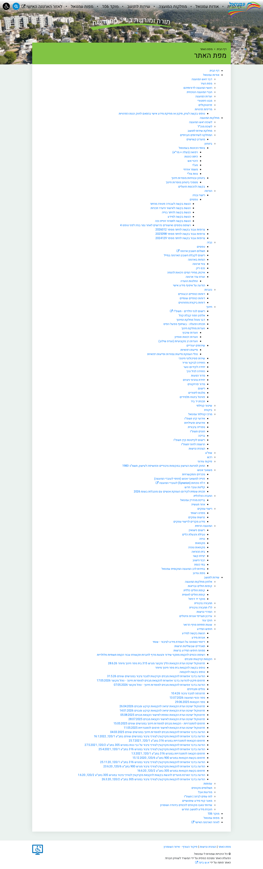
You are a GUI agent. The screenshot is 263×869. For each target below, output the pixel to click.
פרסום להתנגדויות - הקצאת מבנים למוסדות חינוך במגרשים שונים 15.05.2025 (159, 723)
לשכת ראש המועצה (200, 122)
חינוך (209, 307)
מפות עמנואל (81, 6)
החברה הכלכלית (203, 496)
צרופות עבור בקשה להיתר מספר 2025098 (180, 234)
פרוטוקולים (205, 105)
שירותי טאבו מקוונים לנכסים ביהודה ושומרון (186, 805)
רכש (209, 457)
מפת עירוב (199, 573)
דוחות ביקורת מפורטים (191, 302)
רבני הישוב (199, 560)
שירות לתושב (138, 6)
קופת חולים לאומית (193, 595)
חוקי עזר (207, 620)
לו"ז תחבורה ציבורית (200, 607)
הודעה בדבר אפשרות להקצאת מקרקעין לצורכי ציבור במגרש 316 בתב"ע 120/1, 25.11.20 (152, 762)
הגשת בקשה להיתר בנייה (176, 212)
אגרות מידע (198, 637)
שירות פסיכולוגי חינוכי (192, 358)
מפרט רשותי (198, 513)
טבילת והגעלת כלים (193, 534)
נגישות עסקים (196, 517)
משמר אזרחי (190, 169)
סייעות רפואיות (189, 350)
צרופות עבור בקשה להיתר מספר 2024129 (180, 238)
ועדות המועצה (203, 96)
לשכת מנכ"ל (205, 126)
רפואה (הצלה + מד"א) (185, 152)
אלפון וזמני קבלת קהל (192, 315)
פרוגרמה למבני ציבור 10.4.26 (188, 693)
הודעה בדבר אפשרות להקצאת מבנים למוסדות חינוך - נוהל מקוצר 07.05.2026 (159, 685)
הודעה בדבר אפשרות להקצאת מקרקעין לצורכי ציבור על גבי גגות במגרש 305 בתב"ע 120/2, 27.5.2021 (145, 745)
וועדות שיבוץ (190, 333)
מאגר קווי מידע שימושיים (197, 801)
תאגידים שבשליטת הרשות (189, 646)
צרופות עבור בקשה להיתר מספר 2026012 (180, 229)
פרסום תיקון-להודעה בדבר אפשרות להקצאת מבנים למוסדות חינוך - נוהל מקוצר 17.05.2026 (151, 680)
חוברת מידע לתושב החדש (197, 809)
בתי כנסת (199, 564)
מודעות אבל (205, 792)
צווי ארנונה (199, 264)
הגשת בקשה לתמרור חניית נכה (173, 221)
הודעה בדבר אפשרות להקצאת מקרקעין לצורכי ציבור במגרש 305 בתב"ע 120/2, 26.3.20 (153, 779)
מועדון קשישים (195, 139)
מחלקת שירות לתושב (199, 131)
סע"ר (195, 165)
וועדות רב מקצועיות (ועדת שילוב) (178, 341)
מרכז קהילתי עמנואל (200, 414)
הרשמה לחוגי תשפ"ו (193, 444)
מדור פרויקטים (196, 384)
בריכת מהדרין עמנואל (192, 500)
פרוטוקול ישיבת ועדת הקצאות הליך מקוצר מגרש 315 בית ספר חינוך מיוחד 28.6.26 (156, 663)
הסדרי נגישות (204, 612)
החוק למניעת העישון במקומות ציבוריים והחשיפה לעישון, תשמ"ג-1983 (163, 466)
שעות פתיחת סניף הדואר (197, 625)
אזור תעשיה (198, 504)
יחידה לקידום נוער (194, 367)
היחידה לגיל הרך (195, 371)
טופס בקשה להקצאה (192, 672)
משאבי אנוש (204, 470)
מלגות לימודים (196, 393)
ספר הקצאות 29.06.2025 (190, 702)
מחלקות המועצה (172, 6)
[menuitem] (203, 6)
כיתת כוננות (191, 156)
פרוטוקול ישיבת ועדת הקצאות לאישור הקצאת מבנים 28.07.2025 (166, 719)
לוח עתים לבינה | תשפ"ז (198, 796)
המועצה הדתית (203, 526)
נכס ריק (200, 268)
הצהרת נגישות (197, 448)
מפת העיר (206, 83)
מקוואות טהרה (196, 547)
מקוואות (200, 543)
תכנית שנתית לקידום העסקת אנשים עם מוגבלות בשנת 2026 (169, 491)
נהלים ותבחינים (196, 689)
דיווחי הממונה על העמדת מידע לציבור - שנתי (179, 642)
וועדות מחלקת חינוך (193, 328)
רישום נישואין (197, 530)
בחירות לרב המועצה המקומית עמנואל (183, 569)
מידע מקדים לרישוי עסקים (189, 522)
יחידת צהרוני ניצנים (194, 380)
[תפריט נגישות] (6, 6)
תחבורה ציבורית (203, 603)
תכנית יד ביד (198, 401)
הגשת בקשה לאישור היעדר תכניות (171, 208)
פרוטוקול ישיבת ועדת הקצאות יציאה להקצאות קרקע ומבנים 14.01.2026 (162, 710)
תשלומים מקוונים (201, 788)
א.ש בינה (202, 862)
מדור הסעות (198, 375)
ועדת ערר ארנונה (195, 277)
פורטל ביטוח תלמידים (192, 397)
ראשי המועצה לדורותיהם (197, 88)
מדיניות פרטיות (203, 109)
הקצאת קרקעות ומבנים (198, 659)
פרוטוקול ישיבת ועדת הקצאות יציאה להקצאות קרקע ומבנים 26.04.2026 (162, 706)
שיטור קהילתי (204, 406)
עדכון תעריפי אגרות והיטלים (195, 616)
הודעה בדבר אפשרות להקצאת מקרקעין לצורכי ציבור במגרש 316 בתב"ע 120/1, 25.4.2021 (152, 749)
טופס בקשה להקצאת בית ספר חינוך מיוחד (180, 668)
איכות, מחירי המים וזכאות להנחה (186, 272)
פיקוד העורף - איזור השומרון (181, 847)
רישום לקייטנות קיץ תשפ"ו (189, 440)
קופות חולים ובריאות (200, 586)
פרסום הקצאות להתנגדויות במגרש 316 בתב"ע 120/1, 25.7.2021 (167, 741)
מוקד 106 (110, 6)
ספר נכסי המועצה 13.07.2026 (187, 698)
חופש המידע (204, 629)
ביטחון (208, 144)
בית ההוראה (198, 552)
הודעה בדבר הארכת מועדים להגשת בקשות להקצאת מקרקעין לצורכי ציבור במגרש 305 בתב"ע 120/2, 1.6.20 (141, 775)
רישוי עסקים (204, 509)
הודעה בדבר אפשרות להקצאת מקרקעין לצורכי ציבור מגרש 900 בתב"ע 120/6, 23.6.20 (154, 766)
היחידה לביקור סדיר (193, 363)
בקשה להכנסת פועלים (191, 187)
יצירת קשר (199, 556)
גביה (209, 242)
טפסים (194, 199)
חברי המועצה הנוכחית (199, 92)
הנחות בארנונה (196, 260)
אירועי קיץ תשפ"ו (194, 418)
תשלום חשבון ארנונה (192, 251)
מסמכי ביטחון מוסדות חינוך (182, 182)
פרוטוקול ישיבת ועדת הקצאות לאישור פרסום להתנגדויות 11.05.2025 (164, 728)
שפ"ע (208, 453)
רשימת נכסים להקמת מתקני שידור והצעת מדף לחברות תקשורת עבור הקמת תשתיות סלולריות (151, 655)
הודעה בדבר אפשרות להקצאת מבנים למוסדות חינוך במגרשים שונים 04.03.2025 (157, 732)
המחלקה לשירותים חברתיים (196, 135)
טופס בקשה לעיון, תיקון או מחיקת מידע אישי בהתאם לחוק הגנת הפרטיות (162, 113)
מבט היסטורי (205, 101)
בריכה (201, 436)
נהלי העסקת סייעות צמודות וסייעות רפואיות (172, 354)
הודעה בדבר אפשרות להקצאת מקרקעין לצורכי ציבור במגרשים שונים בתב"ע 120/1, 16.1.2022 (149, 736)
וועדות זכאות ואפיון (186, 337)
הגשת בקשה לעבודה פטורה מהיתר (170, 204)
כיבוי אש (192, 161)
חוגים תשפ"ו (197, 431)
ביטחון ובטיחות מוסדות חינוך (188, 178)
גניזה (202, 539)
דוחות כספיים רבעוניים (191, 294)
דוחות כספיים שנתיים (192, 298)
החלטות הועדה (189, 281)
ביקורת (208, 410)
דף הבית (214, 71)
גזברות (208, 290)
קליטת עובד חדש (194, 487)
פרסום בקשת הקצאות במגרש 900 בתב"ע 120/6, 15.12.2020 (168, 758)
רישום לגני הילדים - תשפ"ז (189, 311)
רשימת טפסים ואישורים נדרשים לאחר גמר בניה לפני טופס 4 (155, 225)
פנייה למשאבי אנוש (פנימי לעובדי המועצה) (179, 479)
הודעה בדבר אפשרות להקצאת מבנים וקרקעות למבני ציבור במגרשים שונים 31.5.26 (156, 676)
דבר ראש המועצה (202, 79)
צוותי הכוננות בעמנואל (192, 148)
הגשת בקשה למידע (179, 217)
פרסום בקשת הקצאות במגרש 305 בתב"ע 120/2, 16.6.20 (171, 771)
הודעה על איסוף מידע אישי (189, 285)
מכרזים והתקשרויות (193, 474)
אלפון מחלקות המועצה (198, 582)
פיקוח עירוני (205, 461)
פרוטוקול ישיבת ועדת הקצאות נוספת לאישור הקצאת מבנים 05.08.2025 (162, 715)
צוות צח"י (192, 174)
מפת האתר (224, 847)
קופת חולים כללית (194, 590)
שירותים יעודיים (195, 345)
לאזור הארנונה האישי (41, 4)
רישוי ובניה (199, 195)
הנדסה (208, 191)
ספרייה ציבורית (196, 427)
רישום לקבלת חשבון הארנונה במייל (184, 255)
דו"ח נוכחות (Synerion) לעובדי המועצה (182, 483)
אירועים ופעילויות (194, 423)
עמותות (208, 783)
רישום (201, 388)
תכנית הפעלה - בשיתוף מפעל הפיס (184, 324)
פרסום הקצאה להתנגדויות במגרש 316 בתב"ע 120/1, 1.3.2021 (168, 753)
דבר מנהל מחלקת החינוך (190, 320)
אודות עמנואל (206, 6)
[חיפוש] (16, 6)
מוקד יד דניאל (196, 599)
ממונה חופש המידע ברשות (189, 650)
